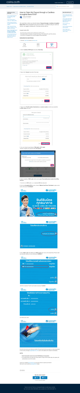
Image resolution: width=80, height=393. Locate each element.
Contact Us (70, 2)
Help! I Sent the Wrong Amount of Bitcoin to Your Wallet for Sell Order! (12, 27)
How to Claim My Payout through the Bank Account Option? (12, 23)
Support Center (9, 6)
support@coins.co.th (34, 350)
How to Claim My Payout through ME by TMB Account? (11, 16)
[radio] (36, 377)
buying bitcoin (34, 363)
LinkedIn (24, 370)
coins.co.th (35, 40)
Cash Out (26, 40)
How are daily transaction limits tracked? (67, 27)
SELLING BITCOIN (30, 6)
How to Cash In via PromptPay (66, 24)
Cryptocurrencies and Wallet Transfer (19, 6)
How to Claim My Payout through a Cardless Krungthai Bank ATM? (12, 31)
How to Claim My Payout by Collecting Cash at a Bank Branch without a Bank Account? (11, 36)
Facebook (20, 370)
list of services (31, 362)
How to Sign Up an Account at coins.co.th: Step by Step (67, 30)
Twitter (22, 370)
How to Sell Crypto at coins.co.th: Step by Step (12, 20)
